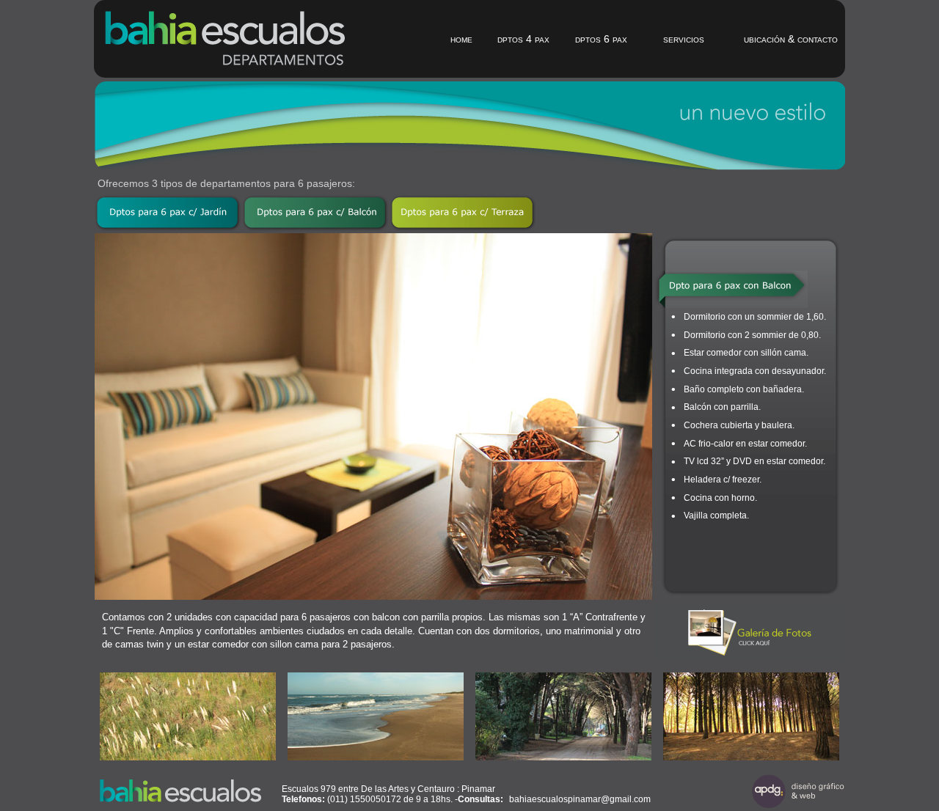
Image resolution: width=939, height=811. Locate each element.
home (461, 39)
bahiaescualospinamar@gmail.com (580, 799)
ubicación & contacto (791, 39)
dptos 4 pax (523, 39)
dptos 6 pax (601, 39)
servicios (683, 39)
